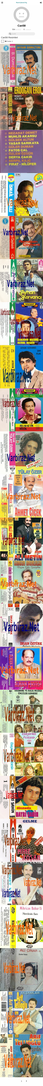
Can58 (22, 25)
